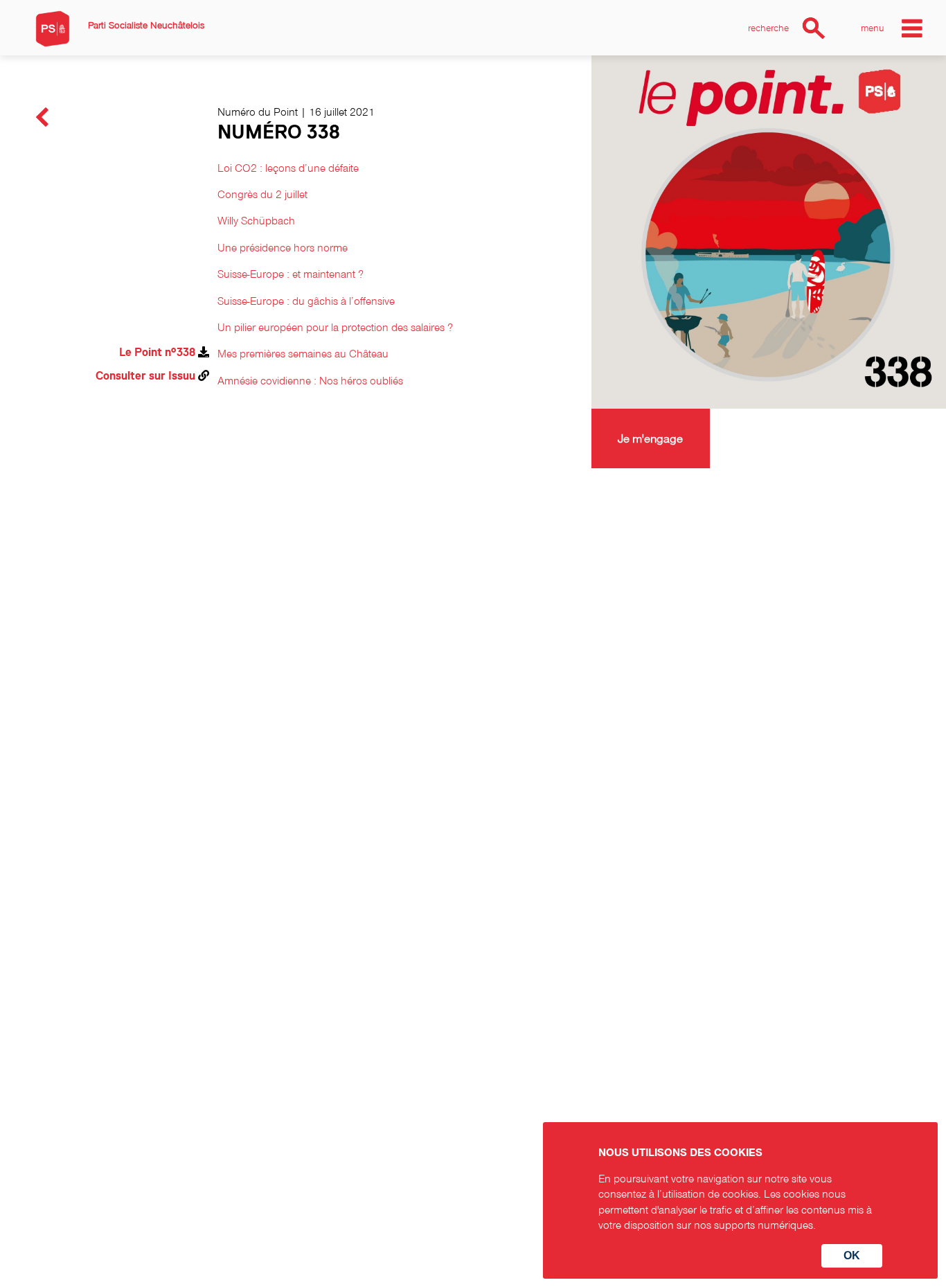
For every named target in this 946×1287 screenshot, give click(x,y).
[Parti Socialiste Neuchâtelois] (52, 28)
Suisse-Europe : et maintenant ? (290, 274)
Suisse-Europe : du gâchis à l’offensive (306, 301)
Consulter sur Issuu (145, 376)
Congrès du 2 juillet (262, 194)
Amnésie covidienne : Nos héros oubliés (310, 380)
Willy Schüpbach (256, 220)
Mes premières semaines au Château (303, 353)
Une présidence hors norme (282, 247)
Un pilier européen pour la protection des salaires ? (335, 327)
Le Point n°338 (157, 352)
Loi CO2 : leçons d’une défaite (288, 168)
